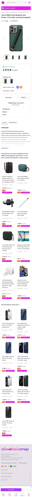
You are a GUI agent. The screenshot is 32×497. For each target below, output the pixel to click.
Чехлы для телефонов (11, 12)
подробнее (4, 148)
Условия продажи (23, 462)
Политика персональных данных (9, 462)
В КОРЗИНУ (11, 489)
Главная (3, 12)
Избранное (15, 21)
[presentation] (3, 38)
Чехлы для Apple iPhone (23, 12)
